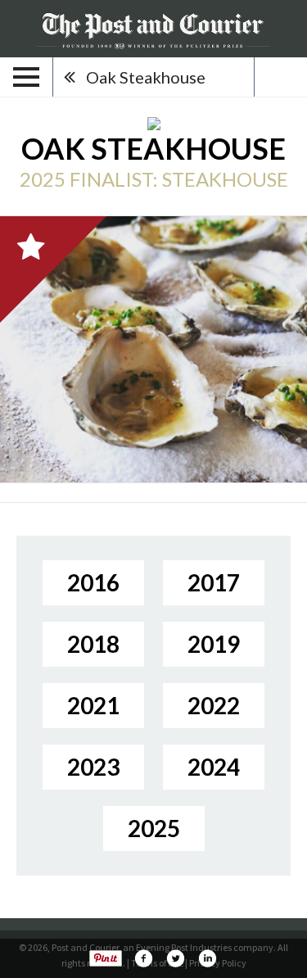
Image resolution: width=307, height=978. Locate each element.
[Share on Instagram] (207, 958)
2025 (154, 828)
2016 (93, 582)
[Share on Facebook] (143, 958)
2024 (213, 767)
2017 (213, 582)
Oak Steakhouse (145, 77)
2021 (93, 705)
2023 (93, 767)
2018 (93, 644)
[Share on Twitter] (175, 958)
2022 (213, 705)
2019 (213, 644)
